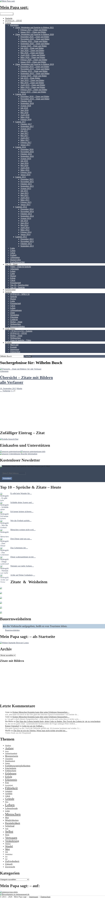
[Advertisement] (52, 683)
